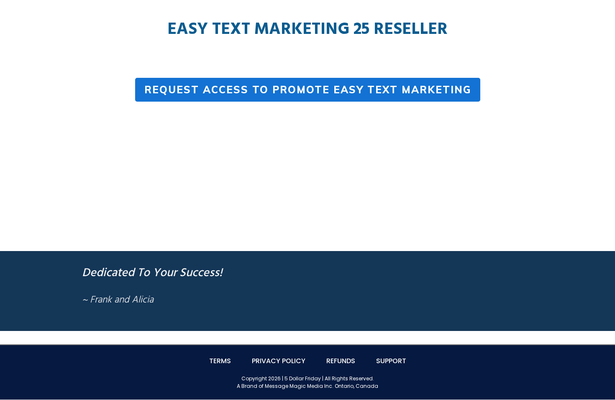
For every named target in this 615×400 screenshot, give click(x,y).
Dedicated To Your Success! (152, 273)
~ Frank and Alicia (118, 300)
